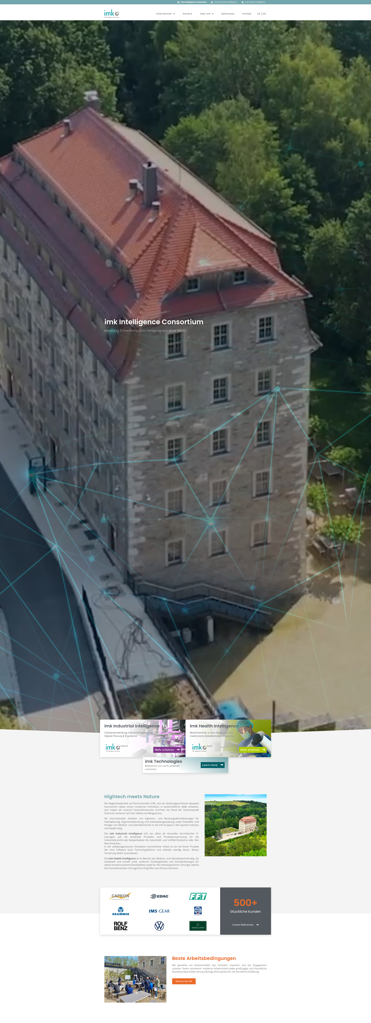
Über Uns (205, 13)
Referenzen (227, 13)
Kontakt (247, 13)
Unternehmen (164, 13)
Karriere (187, 13)
